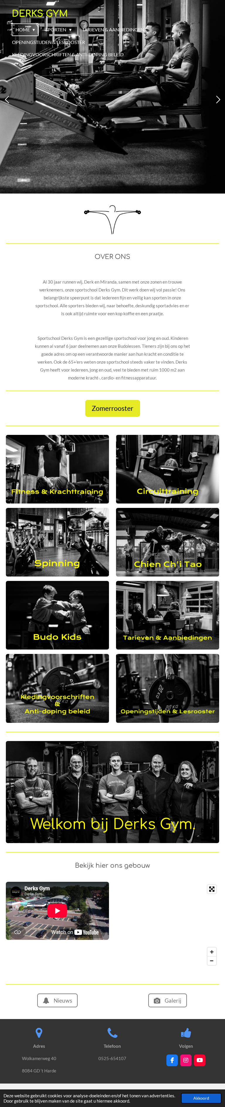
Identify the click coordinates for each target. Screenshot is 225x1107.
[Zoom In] (211, 951)
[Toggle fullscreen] (211, 889)
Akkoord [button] (201, 1098)
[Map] (167, 925)
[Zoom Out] (211, 960)
